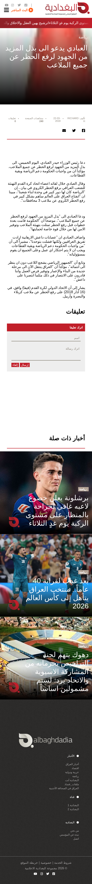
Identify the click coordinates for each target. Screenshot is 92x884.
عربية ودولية (72, 772)
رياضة (75, 776)
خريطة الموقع (29, 862)
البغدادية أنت (72, 780)
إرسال (25, 365)
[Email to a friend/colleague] (64, 131)
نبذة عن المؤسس (69, 834)
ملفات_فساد (72, 784)
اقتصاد (75, 768)
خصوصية (46, 862)
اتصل (76, 838)
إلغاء (15, 365)
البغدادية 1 (73, 805)
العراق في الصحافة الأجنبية (64, 788)
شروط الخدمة (62, 862)
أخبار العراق (72, 764)
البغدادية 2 (73, 809)
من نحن (74, 830)
